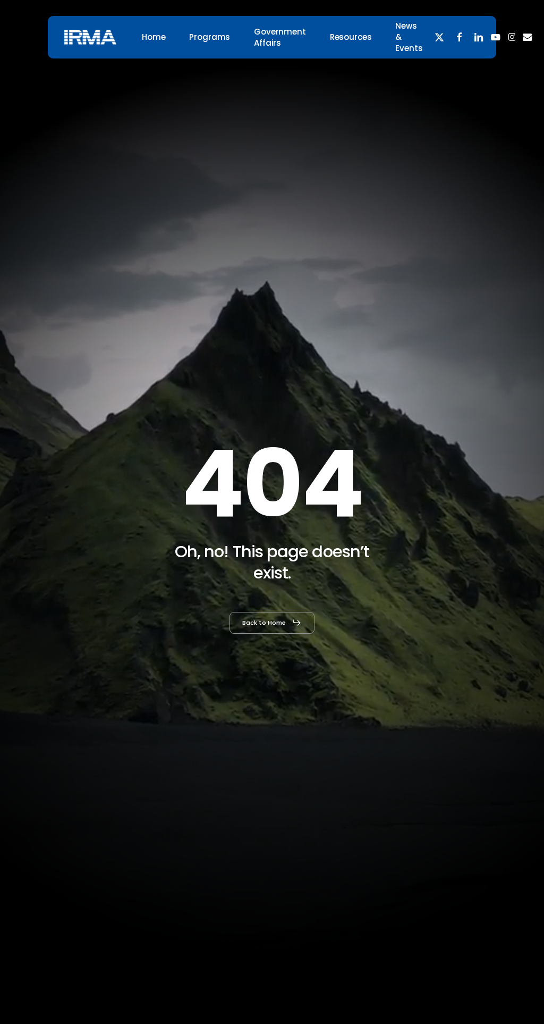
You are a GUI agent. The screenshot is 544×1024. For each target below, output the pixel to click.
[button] (272, 622)
